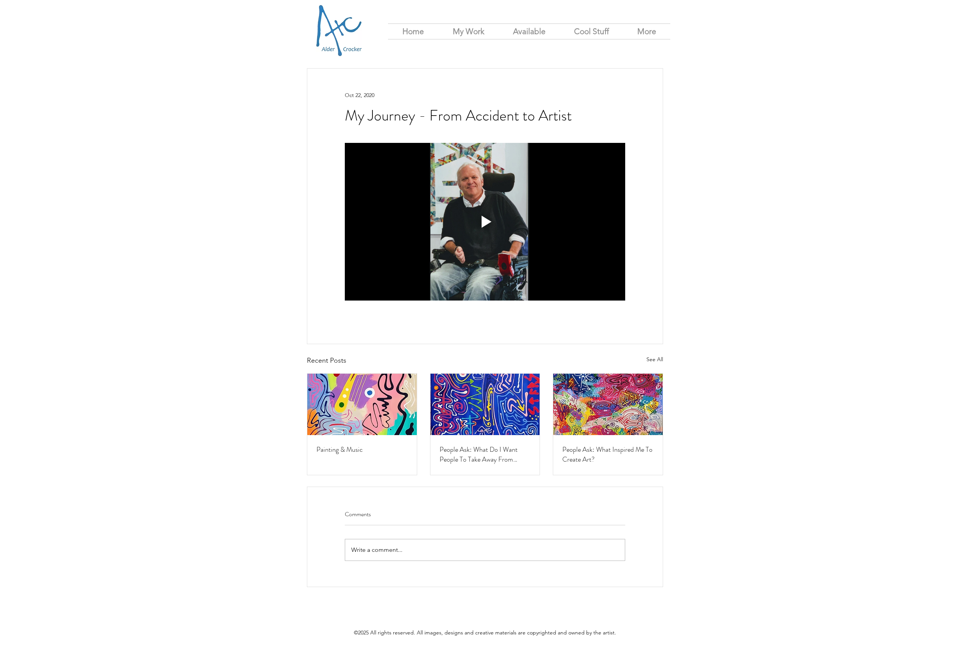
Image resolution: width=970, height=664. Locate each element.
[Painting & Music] (362, 404)
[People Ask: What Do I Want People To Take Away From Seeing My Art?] (485, 404)
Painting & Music (339, 449)
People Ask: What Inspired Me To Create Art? (607, 454)
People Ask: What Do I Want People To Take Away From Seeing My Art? (479, 454)
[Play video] (485, 222)
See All (654, 359)
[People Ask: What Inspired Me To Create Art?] (608, 404)
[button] (646, 31)
